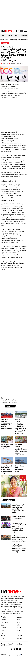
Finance (18, 622)
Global (2, 625)
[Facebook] (8, 649)
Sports (18, 633)
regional (7, 400)
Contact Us (10, 644)
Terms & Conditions (5, 646)
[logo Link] (7, 31)
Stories (3, 638)
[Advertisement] (14, 14)
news (2, 400)
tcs (10, 400)
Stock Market (20, 635)
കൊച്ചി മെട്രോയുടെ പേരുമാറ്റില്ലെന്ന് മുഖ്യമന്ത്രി (7, 446)
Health (18, 625)
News (2, 630)
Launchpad (3, 627)
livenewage (5, 64)
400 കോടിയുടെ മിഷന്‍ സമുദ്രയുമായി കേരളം (19, 468)
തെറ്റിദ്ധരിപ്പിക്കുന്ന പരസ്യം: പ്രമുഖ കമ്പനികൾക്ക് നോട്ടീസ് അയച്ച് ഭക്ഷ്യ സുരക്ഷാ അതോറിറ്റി (19, 548)
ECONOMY (9, 36)
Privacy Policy (18, 644)
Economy (19, 619)
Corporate (3, 619)
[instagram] (14, 649)
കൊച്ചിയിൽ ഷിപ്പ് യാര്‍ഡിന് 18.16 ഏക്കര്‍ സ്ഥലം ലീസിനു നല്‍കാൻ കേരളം (6, 469)
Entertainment (4, 622)
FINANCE (16, 36)
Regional (3, 633)
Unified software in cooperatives (9, 402)
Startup (3, 635)
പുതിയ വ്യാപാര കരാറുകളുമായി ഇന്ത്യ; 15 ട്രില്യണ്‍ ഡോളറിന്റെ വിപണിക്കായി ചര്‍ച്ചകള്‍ (19, 538)
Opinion (18, 630)
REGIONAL (5, 43)
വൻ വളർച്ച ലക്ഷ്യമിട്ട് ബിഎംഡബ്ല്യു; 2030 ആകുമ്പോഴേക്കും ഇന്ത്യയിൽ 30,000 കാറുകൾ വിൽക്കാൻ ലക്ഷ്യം (18, 508)
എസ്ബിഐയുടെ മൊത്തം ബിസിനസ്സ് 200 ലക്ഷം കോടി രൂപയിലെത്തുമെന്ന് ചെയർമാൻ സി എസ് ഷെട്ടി (19, 528)
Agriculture (3, 617)
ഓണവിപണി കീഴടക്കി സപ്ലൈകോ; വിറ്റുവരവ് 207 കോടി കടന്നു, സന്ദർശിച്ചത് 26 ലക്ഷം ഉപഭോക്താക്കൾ (21, 450)
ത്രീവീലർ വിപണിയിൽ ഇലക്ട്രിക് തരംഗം (18, 517)
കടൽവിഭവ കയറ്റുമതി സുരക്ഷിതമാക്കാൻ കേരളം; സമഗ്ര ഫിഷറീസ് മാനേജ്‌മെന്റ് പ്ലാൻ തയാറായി (7, 425)
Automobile (19, 617)
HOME (2, 36)
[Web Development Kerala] (23, 655)
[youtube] (17, 649)
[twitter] (11, 649)
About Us (3, 644)
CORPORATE (24, 36)
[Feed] (20, 649)
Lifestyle (19, 627)
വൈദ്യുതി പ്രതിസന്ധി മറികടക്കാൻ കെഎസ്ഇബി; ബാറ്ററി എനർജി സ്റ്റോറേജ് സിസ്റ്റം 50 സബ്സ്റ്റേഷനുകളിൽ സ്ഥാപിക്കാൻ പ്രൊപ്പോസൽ (21, 426)
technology (14, 400)
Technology (19, 638)
